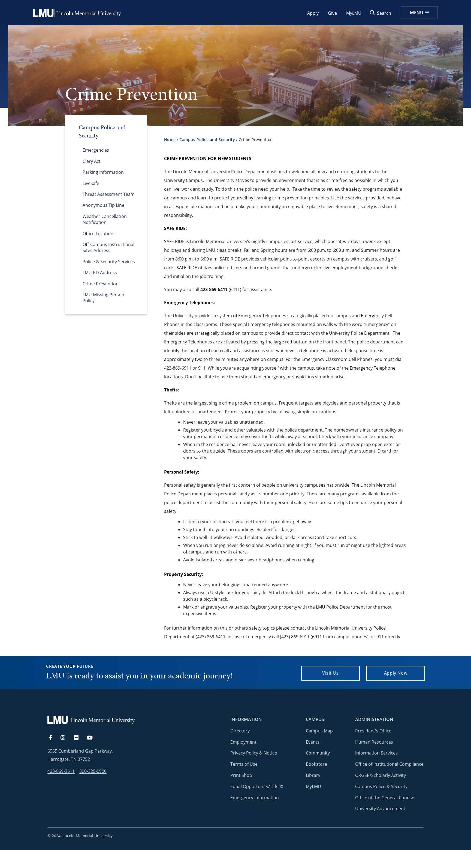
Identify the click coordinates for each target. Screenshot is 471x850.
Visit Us (330, 673)
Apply (313, 13)
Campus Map (319, 731)
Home (170, 139)
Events (312, 742)
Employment (243, 742)
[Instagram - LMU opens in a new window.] (66, 738)
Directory (240, 731)
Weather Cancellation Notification (105, 219)
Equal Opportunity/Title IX (256, 786)
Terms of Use (244, 764)
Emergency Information (254, 798)
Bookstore (316, 764)
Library (313, 775)
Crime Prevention (101, 284)
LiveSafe (91, 183)
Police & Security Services (109, 262)
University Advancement (380, 809)
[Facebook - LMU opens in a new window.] (53, 738)
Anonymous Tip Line (103, 205)
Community (318, 753)
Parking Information (103, 172)
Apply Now (395, 673)
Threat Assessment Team (109, 194)
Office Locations (99, 234)
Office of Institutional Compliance (389, 764)
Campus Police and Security (207, 139)
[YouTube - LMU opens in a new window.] (92, 738)
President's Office (373, 731)
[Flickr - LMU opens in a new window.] (79, 738)
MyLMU (353, 13)
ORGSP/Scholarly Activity (380, 775)
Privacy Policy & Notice (253, 753)
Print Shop (241, 775)
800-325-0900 (93, 771)
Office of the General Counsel (385, 798)
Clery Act (92, 161)
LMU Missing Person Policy (103, 298)
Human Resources (374, 742)
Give (332, 13)
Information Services (376, 753)
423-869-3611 (61, 771)
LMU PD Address (100, 273)
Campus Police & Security (381, 786)
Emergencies (96, 150)
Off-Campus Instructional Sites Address (108, 247)
